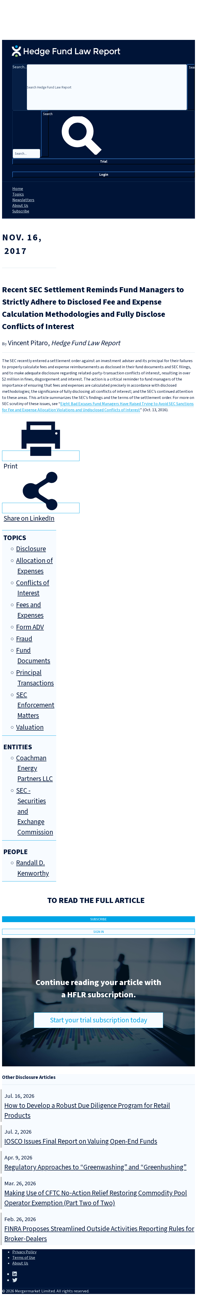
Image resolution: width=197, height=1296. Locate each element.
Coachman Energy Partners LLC (34, 768)
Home (17, 189)
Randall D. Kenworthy (32, 868)
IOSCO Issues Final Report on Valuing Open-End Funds (80, 1141)
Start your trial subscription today (98, 1020)
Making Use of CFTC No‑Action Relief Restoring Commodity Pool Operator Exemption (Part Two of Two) (95, 1198)
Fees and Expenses (30, 610)
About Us (20, 205)
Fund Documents (33, 655)
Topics (18, 194)
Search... (20, 67)
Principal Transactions (35, 678)
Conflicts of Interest (32, 588)
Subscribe (20, 211)
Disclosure (31, 549)
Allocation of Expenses (34, 566)
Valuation (30, 727)
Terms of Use (23, 1257)
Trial (103, 161)
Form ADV (30, 627)
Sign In (98, 931)
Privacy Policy (24, 1252)
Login (103, 174)
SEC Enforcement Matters (35, 705)
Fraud (24, 639)
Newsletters (23, 200)
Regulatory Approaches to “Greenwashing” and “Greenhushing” (95, 1167)
